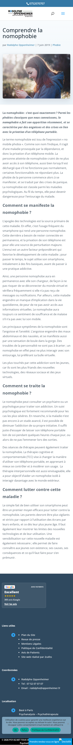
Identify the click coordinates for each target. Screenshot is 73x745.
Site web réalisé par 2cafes (36, 656)
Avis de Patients (30, 652)
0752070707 (37, 3)
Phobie (57, 45)
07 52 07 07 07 (35, 683)
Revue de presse (30, 639)
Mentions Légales (31, 643)
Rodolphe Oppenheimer (21, 45)
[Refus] (68, 723)
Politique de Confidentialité (37, 648)
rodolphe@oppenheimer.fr (45, 688)
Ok (15, 730)
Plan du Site (28, 635)
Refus (24, 730)
